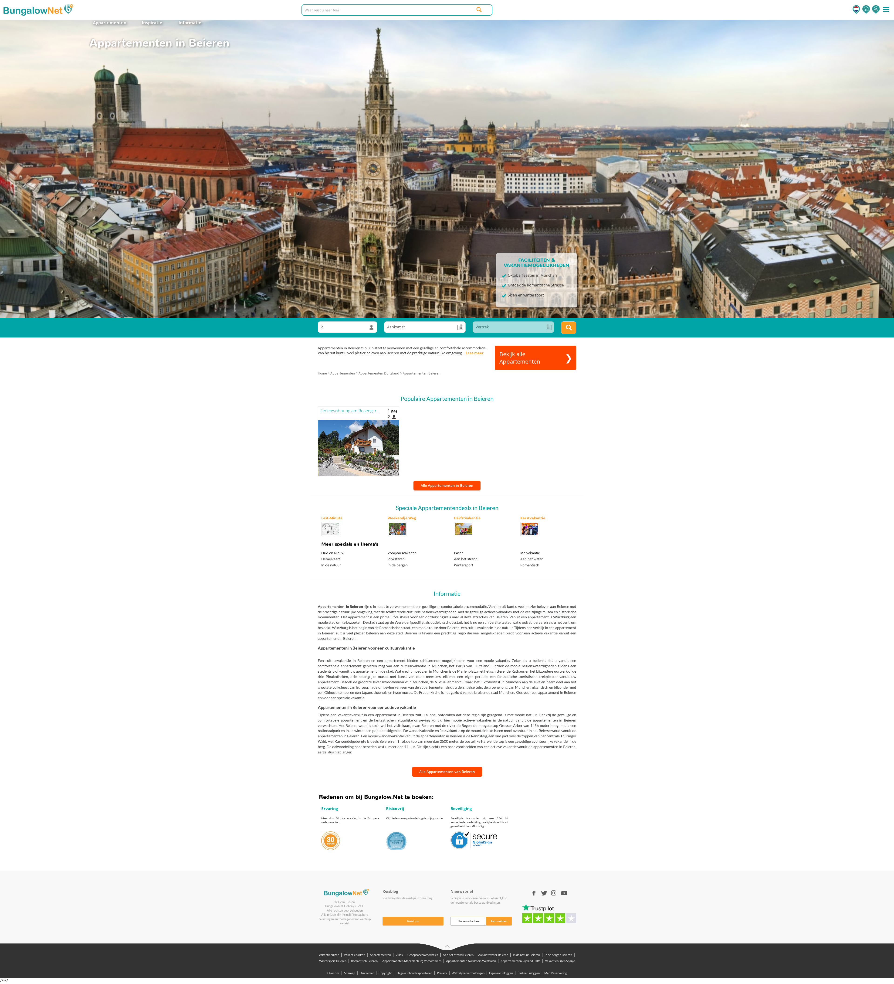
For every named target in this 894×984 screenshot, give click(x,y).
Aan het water (531, 559)
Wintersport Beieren (332, 961)
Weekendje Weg (402, 518)
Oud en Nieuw (332, 553)
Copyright (385, 973)
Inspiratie (152, 22)
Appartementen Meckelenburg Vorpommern (411, 961)
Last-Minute (331, 518)
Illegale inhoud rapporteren (414, 973)
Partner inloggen (529, 973)
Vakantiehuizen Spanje (560, 961)
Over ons (333, 973)
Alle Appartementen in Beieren (447, 485)
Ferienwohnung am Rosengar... (349, 410)
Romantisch (529, 565)
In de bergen (398, 565)
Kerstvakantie (532, 518)
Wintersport (463, 565)
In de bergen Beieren (558, 955)
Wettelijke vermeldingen (468, 973)
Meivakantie (530, 553)
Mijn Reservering (555, 973)
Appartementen (109, 22)
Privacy (442, 973)
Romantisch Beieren (364, 961)
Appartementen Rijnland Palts (520, 961)
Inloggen (876, 9)
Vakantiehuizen (329, 955)
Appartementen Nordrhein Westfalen (471, 961)
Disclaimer (367, 973)
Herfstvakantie (467, 518)
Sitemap (349, 973)
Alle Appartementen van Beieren (447, 771)
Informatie (190, 22)
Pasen (459, 553)
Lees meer (475, 353)
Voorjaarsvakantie (402, 553)
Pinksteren (396, 559)
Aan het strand (465, 559)
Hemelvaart (330, 559)
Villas (399, 955)
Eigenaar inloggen (501, 973)
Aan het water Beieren (493, 955)
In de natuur (331, 565)
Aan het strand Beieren (458, 955)
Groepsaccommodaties (422, 955)
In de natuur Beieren (526, 955)
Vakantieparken (354, 955)
